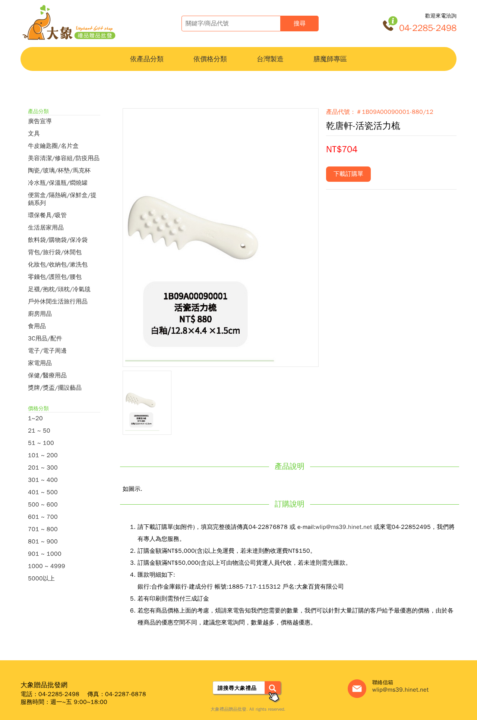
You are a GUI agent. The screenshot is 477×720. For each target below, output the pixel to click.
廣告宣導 (40, 121)
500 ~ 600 (43, 504)
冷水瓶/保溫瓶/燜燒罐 (58, 183)
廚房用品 (40, 314)
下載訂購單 (348, 174)
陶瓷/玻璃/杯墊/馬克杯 (59, 170)
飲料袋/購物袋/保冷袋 (58, 240)
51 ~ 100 (41, 443)
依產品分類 (147, 59)
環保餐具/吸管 (47, 215)
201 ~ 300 (43, 467)
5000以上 (41, 578)
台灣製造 (270, 59)
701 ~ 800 (43, 529)
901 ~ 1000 (44, 554)
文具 (34, 133)
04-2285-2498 (428, 28)
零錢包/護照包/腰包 (55, 277)
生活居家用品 (46, 227)
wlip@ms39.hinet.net (344, 527)
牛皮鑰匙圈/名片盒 (53, 146)
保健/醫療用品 (47, 375)
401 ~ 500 (43, 492)
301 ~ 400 (43, 480)
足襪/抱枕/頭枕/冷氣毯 (59, 289)
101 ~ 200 (43, 455)
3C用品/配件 (45, 338)
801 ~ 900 (43, 541)
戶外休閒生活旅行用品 (58, 301)
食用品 (37, 326)
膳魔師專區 (330, 59)
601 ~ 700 (43, 517)
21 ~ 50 (39, 430)
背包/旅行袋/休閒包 (55, 252)
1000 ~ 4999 (46, 566)
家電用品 (40, 363)
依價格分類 (210, 59)
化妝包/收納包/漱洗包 (58, 264)
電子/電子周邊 (47, 351)
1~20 (35, 418)
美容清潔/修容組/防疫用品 (63, 158)
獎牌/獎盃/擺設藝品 (55, 388)
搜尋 (300, 23)
